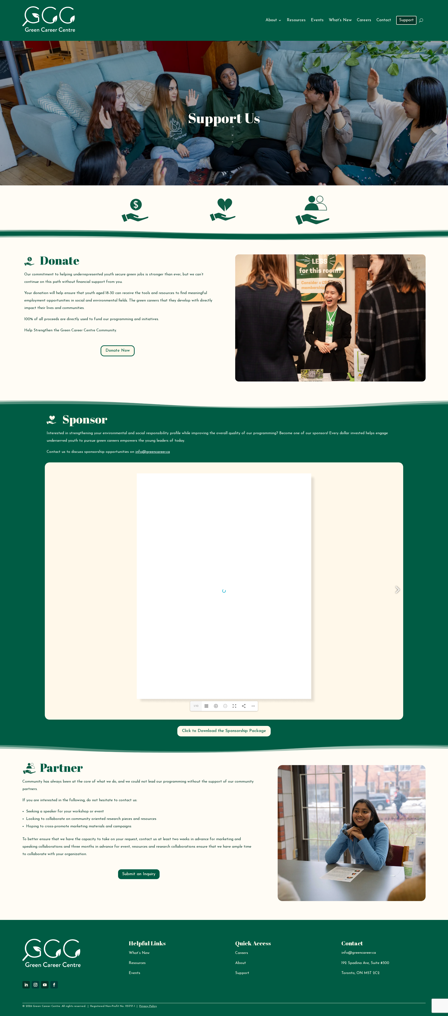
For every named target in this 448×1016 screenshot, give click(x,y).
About (271, 20)
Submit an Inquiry (138, 874)
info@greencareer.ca (152, 452)
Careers (364, 20)
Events (317, 20)
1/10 (196, 706)
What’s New (340, 20)
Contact (383, 20)
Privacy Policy (148, 1006)
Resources (296, 20)
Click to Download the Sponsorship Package (224, 731)
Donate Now (117, 351)
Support (406, 20)
